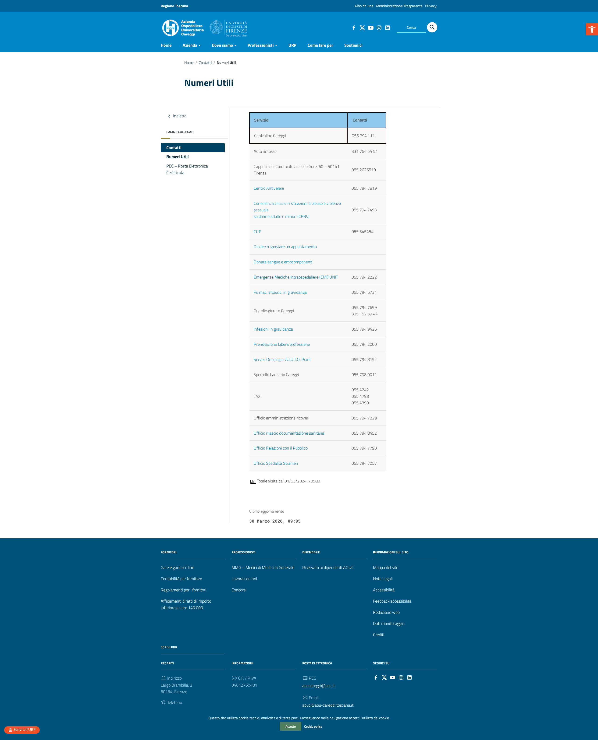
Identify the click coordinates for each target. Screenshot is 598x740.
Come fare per (320, 45)
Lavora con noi (244, 579)
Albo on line (364, 6)
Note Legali (383, 579)
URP (292, 45)
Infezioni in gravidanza (273, 329)
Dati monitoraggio (388, 623)
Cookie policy (313, 726)
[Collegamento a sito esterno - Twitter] (362, 27)
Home (166, 45)
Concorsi (238, 590)
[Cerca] (432, 27)
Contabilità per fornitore (181, 579)
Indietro (179, 116)
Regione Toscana (174, 6)
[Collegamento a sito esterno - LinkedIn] (387, 27)
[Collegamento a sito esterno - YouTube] (370, 27)
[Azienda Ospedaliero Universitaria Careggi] (204, 27)
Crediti (378, 635)
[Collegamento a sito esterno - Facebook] (353, 27)
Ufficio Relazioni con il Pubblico (281, 448)
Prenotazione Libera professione (282, 344)
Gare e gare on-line (177, 567)
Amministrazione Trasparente (399, 6)
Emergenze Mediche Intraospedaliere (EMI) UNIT (296, 277)
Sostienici (353, 45)
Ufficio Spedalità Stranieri (276, 463)
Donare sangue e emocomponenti (283, 262)
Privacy (431, 6)
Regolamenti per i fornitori (183, 590)
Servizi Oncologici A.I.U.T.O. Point (282, 359)
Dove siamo (222, 45)
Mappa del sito (385, 567)
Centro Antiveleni (269, 188)
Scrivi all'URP (25, 730)
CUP (257, 231)
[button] (592, 29)
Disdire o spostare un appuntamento (285, 247)
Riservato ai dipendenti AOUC (328, 567)
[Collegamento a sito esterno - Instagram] (379, 27)
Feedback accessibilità (392, 601)
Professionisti (261, 45)
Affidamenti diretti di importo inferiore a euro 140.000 (186, 604)
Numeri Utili (177, 157)
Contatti (205, 62)
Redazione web (386, 612)
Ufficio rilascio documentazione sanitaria (289, 433)
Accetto (290, 726)
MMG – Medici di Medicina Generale (262, 567)
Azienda (190, 45)
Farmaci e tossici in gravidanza (280, 292)
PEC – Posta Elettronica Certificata (187, 169)
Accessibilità (384, 590)
